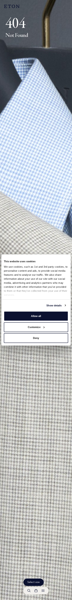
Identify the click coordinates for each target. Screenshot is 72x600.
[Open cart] (36, 590)
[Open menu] (43, 590)
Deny (36, 338)
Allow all (36, 316)
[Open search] (28, 590)
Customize (34, 327)
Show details (54, 305)
